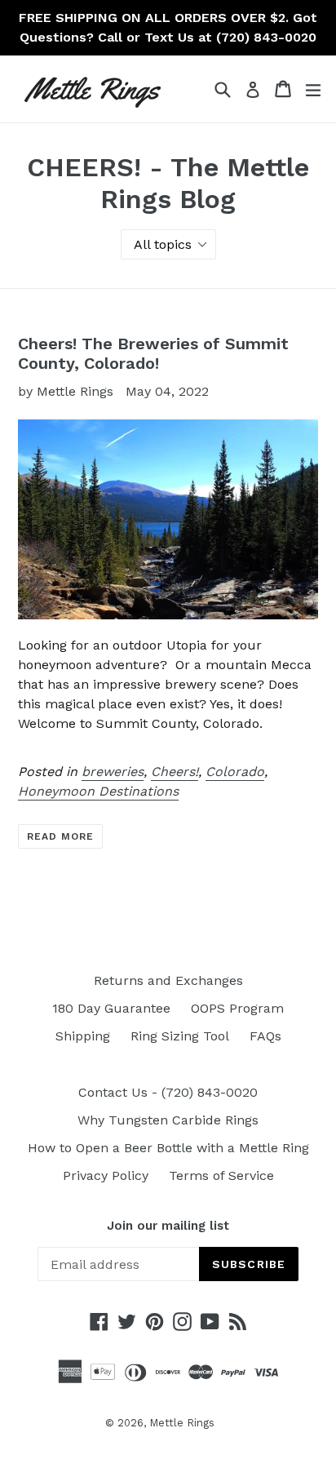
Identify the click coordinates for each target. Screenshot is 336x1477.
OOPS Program (237, 1008)
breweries (113, 771)
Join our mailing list (168, 1225)
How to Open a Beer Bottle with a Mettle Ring (168, 1147)
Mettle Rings (181, 1423)
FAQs (265, 1036)
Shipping (82, 1036)
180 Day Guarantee (111, 1008)
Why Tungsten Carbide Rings (168, 1120)
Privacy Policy (105, 1175)
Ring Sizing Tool (179, 1036)
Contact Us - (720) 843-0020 (168, 1092)
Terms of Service (221, 1175)
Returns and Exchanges (168, 980)
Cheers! (174, 771)
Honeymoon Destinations (98, 791)
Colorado (235, 771)
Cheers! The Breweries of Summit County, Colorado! (153, 353)
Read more (60, 836)
